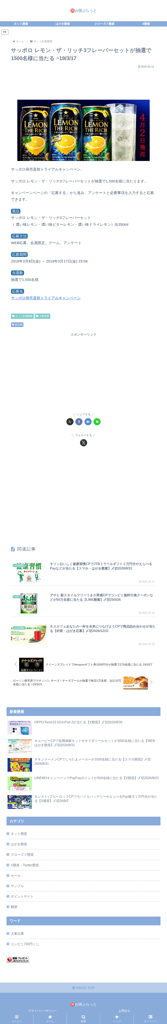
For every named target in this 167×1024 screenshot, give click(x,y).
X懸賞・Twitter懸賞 (25, 865)
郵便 (14, 907)
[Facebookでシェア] (78, 421)
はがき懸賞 (19, 844)
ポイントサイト (22, 896)
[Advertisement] (83, 82)
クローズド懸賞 (22, 854)
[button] (154, 711)
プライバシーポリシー (42, 1010)
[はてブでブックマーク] (88, 421)
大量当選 (44, 316)
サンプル (17, 886)
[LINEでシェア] (97, 421)
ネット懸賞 (19, 833)
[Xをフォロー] (83, 442)
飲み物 (18, 324)
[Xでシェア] (70, 421)
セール (16, 875)
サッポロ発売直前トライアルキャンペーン (46, 298)
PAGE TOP (85, 988)
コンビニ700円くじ (25, 944)
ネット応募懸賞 (24, 316)
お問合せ (124, 1010)
